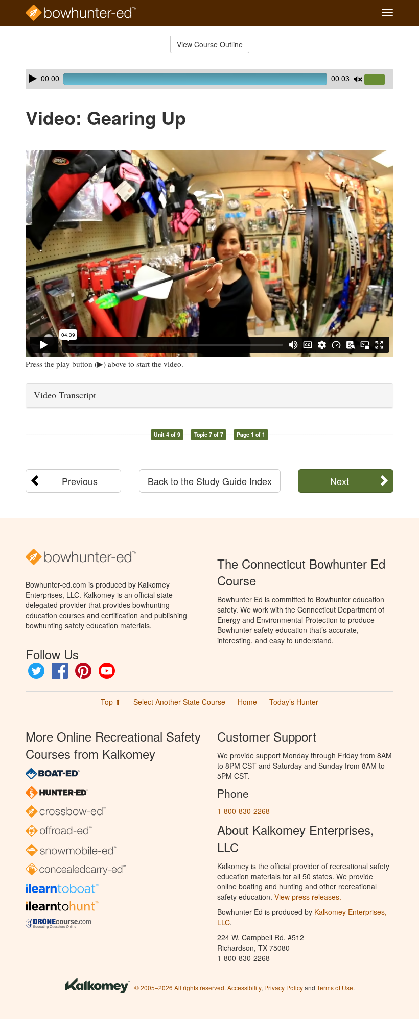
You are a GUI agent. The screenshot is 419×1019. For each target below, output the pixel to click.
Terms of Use (335, 987)
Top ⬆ (111, 702)
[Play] (33, 78)
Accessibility (244, 987)
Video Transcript (65, 395)
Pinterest (83, 671)
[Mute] (358, 79)
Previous (80, 481)
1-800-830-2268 (243, 811)
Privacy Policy (283, 987)
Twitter (36, 671)
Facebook (60, 671)
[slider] (378, 80)
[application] (209, 79)
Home (247, 702)
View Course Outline (210, 44)
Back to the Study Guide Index (210, 481)
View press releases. (307, 896)
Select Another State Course (179, 702)
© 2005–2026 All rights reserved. (180, 987)
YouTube (107, 671)
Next (339, 481)
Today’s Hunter (293, 702)
